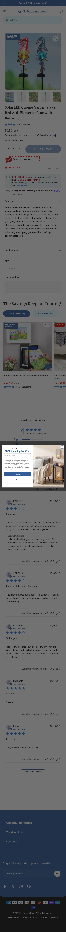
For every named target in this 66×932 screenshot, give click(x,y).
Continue (17, 474)
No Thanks (17, 479)
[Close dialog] (62, 446)
